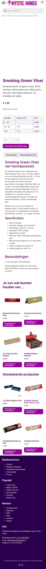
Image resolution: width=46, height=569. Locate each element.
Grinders (9, 495)
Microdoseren (11, 493)
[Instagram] (22, 565)
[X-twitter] (19, 565)
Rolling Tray (10, 498)
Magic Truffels (11, 487)
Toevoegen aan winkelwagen (15, 146)
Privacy (9, 475)
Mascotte (9, 511)
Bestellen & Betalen (13, 467)
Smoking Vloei (11, 508)
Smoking (18, 16)
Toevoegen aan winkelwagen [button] (9, 324)
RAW (8, 513)
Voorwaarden (11, 472)
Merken (10, 16)
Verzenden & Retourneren (15, 469)
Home (4, 16)
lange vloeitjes (27, 174)
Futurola (9, 518)
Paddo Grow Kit (12, 490)
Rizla (8, 516)
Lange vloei (10, 485)
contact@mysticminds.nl (16, 540)
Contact (9, 464)
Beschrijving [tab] (11, 155)
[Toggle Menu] (3, 3)
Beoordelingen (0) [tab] (28, 155)
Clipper (9, 521)
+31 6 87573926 (22, 538)
